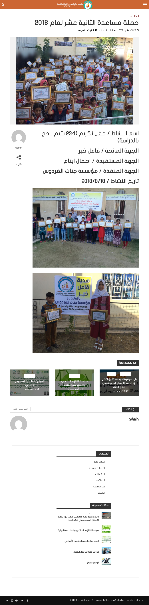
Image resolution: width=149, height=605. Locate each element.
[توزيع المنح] (106, 561)
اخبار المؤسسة (92, 548)
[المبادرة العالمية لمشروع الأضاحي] (106, 539)
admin (18, 148)
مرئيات (111, 374)
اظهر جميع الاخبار (20, 409)
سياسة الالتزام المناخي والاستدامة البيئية (74, 383)
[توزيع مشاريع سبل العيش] (106, 550)
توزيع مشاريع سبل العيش (86, 552)
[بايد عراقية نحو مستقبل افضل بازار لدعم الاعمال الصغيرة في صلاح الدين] (106, 515)
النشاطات (134, 16)
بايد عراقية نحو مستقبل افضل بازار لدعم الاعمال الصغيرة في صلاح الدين (119, 383)
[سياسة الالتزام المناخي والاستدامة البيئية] (106, 528)
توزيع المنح (93, 562)
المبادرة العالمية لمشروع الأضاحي (30, 383)
